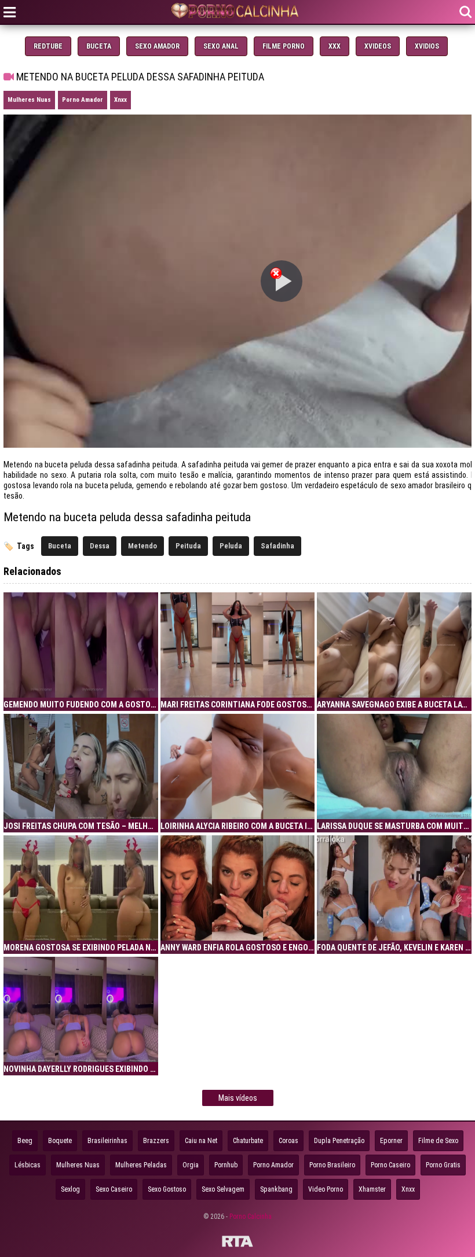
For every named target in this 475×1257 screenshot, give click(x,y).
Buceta (98, 46)
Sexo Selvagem (223, 1189)
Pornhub (225, 1165)
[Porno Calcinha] (237, 12)
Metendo (142, 545)
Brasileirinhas (107, 1141)
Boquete (60, 1141)
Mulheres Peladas (141, 1165)
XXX (334, 46)
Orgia (190, 1165)
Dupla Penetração (339, 1141)
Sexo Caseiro (114, 1189)
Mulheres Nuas (29, 100)
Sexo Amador (157, 46)
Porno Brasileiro (332, 1165)
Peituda (188, 545)
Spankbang (276, 1189)
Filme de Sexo (438, 1141)
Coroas (288, 1141)
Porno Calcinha (250, 1216)
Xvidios (427, 46)
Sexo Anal (221, 46)
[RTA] (237, 1243)
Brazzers (156, 1141)
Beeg (24, 1141)
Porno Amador (82, 100)
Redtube (48, 46)
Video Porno (325, 1189)
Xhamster (372, 1189)
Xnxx (120, 100)
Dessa (99, 545)
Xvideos (377, 46)
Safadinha (277, 545)
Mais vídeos (237, 1098)
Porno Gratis (443, 1165)
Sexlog (70, 1189)
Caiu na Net (201, 1141)
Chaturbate (248, 1141)
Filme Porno (283, 46)
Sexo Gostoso (167, 1189)
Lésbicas (27, 1165)
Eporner (391, 1141)
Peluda (231, 545)
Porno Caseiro (390, 1165)
